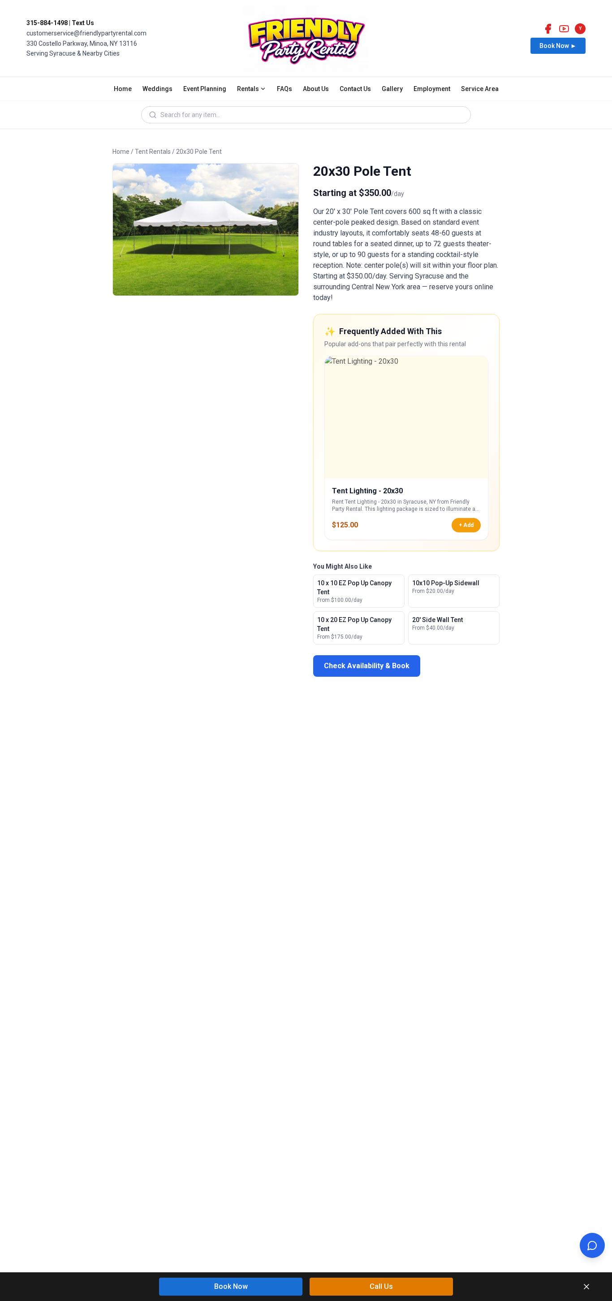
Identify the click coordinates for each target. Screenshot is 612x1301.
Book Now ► (558, 45)
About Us (316, 88)
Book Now (231, 1286)
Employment (432, 88)
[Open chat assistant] (592, 1245)
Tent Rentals (153, 151)
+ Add (466, 525)
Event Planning (204, 88)
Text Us (83, 22)
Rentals (248, 88)
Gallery (392, 88)
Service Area (480, 88)
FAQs (284, 88)
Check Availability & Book (366, 665)
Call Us (381, 1286)
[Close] (586, 1286)
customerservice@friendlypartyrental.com (86, 33)
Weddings (157, 88)
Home (123, 88)
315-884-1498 (47, 22)
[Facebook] (548, 28)
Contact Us (355, 88)
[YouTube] (564, 28)
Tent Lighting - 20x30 (367, 491)
